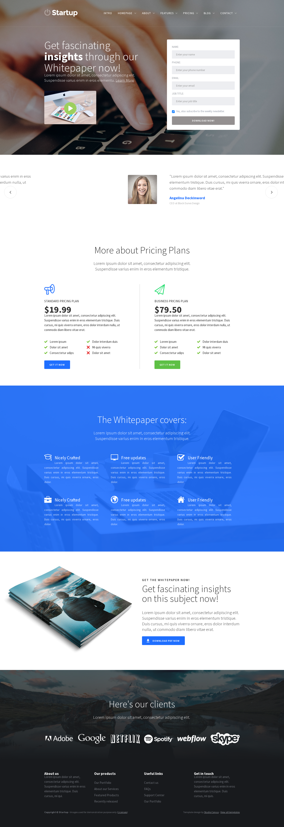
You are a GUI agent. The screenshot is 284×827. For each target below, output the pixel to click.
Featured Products (106, 795)
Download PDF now (166, 640)
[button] (127, 13)
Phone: (176, 62)
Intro (108, 13)
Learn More (125, 80)
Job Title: (178, 93)
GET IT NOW (167, 364)
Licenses (122, 812)
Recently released (106, 801)
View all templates (230, 812)
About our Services (106, 789)
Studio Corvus (211, 812)
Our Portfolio (102, 783)
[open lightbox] (70, 107)
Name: (175, 47)
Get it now (57, 364)
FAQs (147, 789)
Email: (175, 78)
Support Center (154, 795)
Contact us (151, 783)
